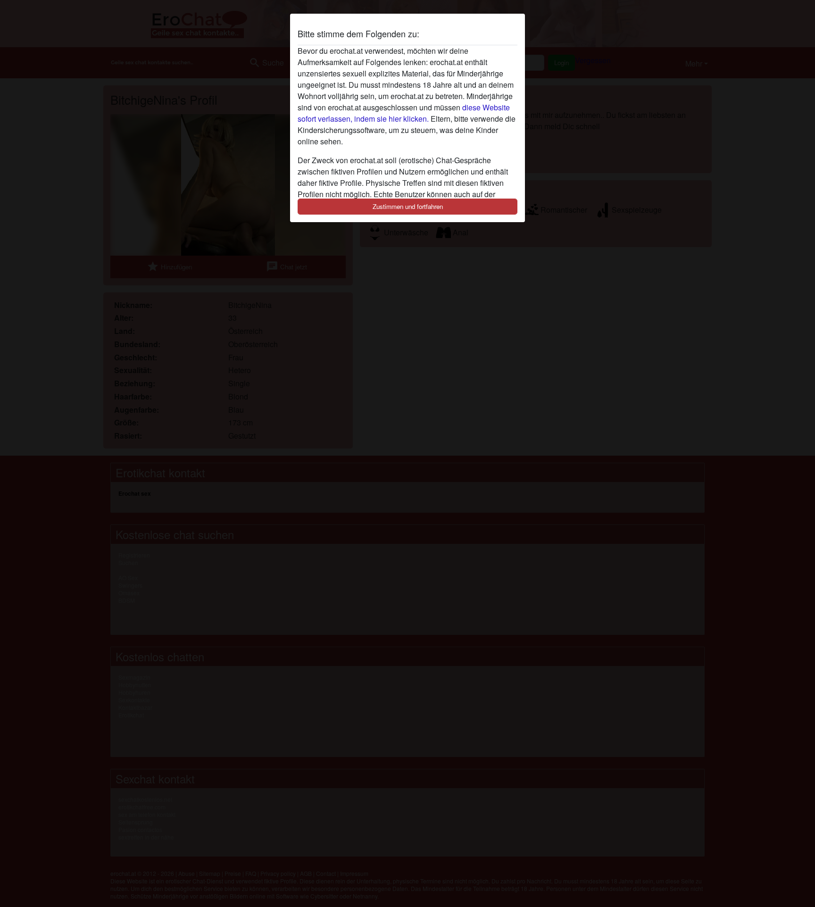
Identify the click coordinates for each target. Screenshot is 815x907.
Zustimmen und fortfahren (408, 206)
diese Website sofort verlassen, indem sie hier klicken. (404, 113)
